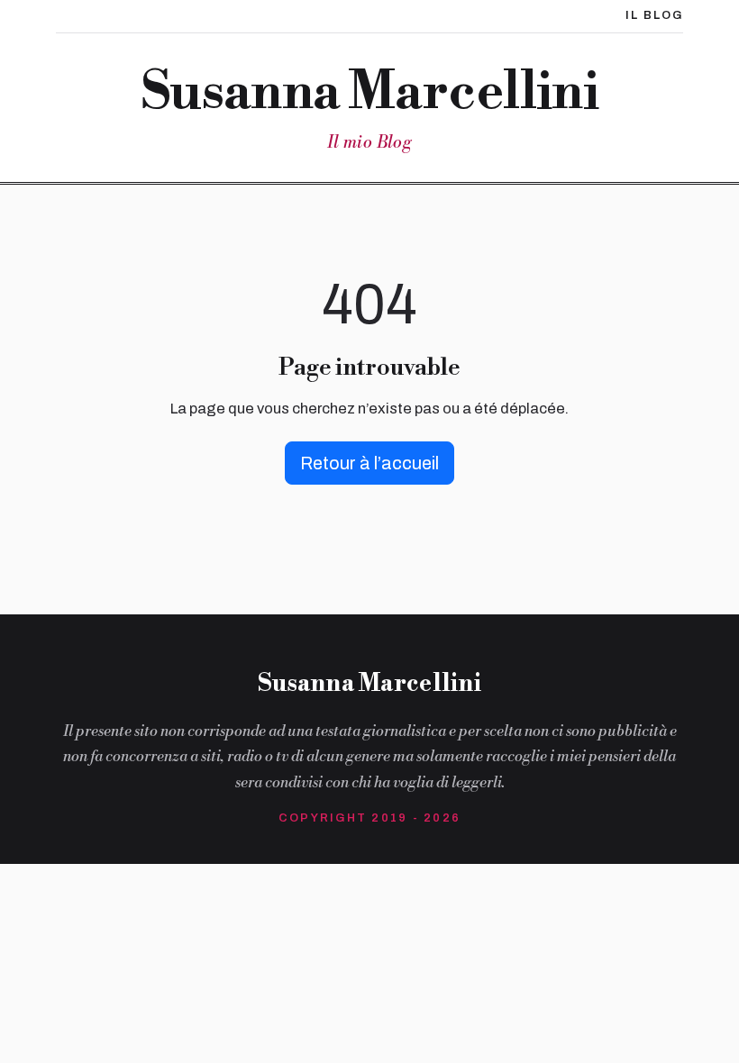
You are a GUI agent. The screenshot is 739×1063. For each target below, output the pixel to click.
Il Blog (654, 15)
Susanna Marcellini (370, 93)
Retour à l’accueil (369, 463)
